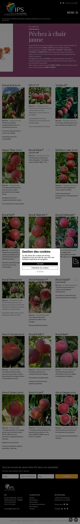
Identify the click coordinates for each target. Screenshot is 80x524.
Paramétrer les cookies (40, 268)
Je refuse (40, 271)
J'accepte (40, 264)
